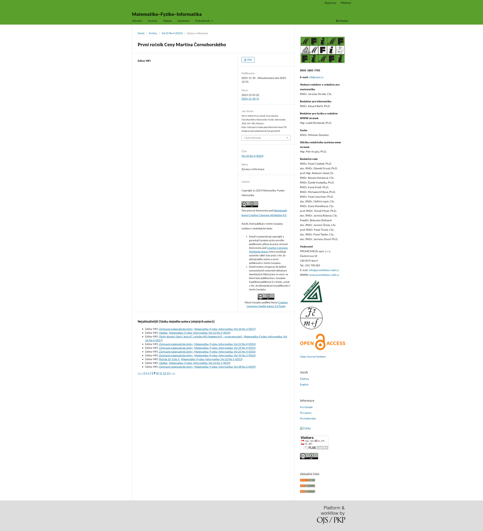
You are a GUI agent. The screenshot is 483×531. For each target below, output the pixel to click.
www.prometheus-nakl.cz (324, 274)
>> (173, 373)
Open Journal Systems (313, 356)
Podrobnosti (203, 20)
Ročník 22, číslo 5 (169, 359)
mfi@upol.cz (316, 77)
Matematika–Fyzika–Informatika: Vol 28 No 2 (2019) (225, 366)
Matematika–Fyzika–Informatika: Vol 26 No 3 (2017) (225, 329)
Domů (141, 33)
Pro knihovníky (308, 418)
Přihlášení (346, 2)
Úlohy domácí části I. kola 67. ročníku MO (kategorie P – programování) (201, 336)
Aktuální (137, 20)
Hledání (343, 20)
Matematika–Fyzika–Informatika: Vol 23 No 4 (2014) (225, 344)
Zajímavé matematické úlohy (176, 329)
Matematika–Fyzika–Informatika (167, 14)
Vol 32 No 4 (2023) (172, 33)
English (304, 384)
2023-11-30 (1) (250, 98)
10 (157, 373)
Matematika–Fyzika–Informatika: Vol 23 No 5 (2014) (199, 332)
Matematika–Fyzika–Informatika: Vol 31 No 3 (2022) (225, 355)
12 (164, 373)
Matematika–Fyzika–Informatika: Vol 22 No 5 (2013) (211, 359)
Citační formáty (252, 137)
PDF (249, 59)
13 (168, 373)
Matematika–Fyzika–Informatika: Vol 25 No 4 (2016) (225, 351)
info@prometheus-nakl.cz (324, 270)
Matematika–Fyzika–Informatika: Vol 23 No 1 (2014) (199, 363)
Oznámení (183, 20)
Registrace (330, 2)
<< (139, 373)
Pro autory (305, 412)
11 (160, 373)
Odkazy (167, 20)
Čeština (304, 378)
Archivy (152, 20)
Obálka (163, 332)
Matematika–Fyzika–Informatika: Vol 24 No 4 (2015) (225, 347)
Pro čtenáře (306, 407)
